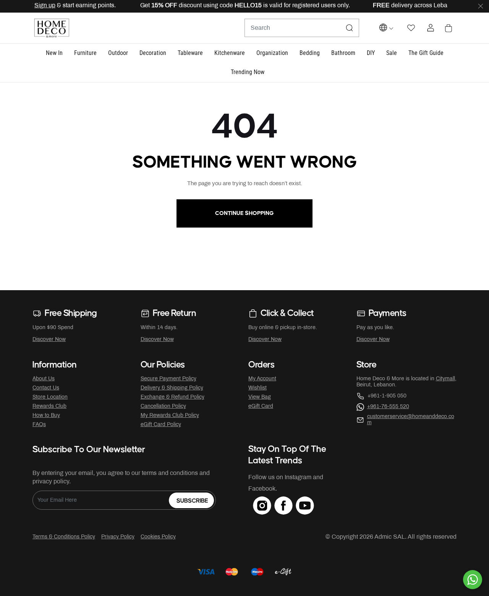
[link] (247, 72)
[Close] (480, 6)
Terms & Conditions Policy (63, 537)
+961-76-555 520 (388, 406)
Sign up (37, 5)
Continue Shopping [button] (244, 213)
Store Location (50, 397)
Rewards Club (49, 406)
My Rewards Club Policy (170, 415)
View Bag (259, 397)
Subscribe (192, 501)
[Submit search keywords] (349, 28)
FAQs (39, 424)
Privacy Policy (117, 537)
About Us (43, 378)
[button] (54, 53)
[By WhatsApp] (472, 579)
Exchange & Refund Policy (172, 397)
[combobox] (301, 28)
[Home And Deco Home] (51, 28)
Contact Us (45, 388)
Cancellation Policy (163, 406)
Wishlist (257, 388)
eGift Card (260, 406)
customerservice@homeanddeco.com (410, 419)
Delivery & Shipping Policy (172, 388)
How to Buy (46, 415)
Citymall (445, 378)
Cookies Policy (158, 537)
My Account (262, 378)
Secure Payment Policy (168, 378)
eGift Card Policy (161, 424)
